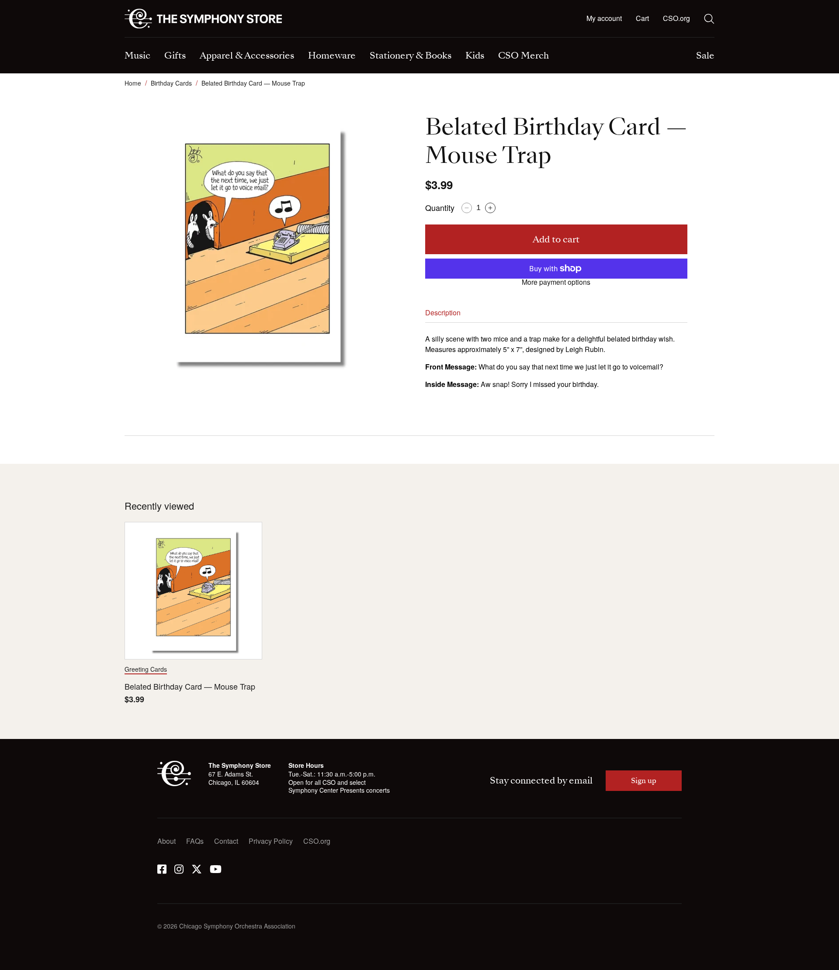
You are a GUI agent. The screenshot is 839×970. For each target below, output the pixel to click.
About (166, 841)
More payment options (556, 282)
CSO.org (676, 18)
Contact (226, 841)
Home (133, 83)
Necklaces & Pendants (312, 38)
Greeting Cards (146, 669)
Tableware (141, 38)
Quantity (439, 207)
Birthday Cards (171, 83)
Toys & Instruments (154, 38)
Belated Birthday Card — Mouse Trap (190, 686)
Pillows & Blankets (306, 38)
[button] (642, 18)
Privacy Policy (271, 841)
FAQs (195, 841)
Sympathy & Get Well (461, 38)
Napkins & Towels (153, 38)
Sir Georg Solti (451, 38)
